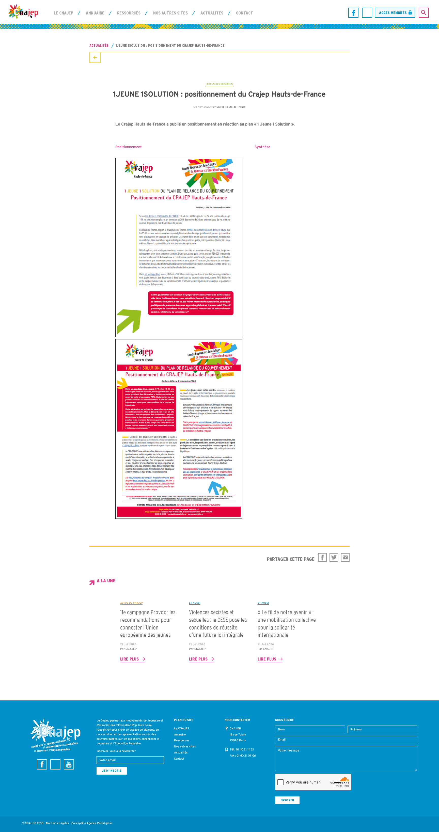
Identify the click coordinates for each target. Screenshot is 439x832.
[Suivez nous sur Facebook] (353, 13)
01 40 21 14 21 (245, 749)
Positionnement (129, 147)
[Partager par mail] (345, 557)
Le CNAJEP (63, 13)
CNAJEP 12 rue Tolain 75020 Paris (238, 734)
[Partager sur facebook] (322, 557)
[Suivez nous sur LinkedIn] (367, 13)
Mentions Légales (57, 823)
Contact (244, 13)
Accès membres (393, 12)
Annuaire (95, 13)
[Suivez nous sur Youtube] (69, 764)
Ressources (128, 13)
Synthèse (262, 147)
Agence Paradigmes (100, 823)
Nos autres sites (170, 13)
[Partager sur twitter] (334, 557)
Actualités (211, 13)
